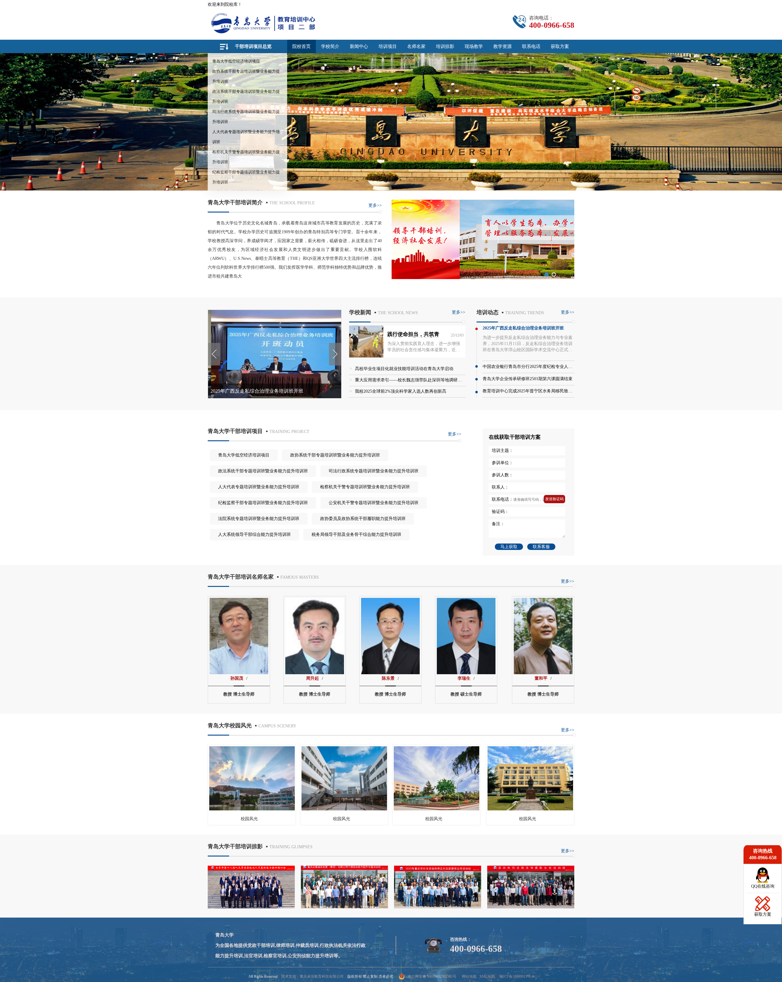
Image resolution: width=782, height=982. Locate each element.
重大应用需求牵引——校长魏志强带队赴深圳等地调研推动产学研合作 (421, 380)
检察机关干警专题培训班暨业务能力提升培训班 (365, 487)
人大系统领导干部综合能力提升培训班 (254, 534)
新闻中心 (359, 46)
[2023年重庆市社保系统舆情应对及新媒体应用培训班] (437, 906)
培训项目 (387, 46)
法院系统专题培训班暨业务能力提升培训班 (258, 518)
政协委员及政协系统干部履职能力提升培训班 (363, 518)
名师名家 (416, 46)
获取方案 (560, 46)
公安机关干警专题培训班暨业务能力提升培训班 (373, 502)
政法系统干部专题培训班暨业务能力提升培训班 (263, 471)
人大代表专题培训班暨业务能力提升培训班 (258, 487)
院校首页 (301, 46)
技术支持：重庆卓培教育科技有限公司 (312, 976)
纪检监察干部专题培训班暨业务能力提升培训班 (263, 502)
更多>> (375, 205)
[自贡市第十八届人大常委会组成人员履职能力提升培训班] (251, 906)
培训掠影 (445, 46)
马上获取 (508, 546)
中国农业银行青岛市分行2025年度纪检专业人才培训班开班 (538, 366)
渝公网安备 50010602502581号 (432, 976)
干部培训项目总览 (253, 46)
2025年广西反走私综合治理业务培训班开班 (256, 391)
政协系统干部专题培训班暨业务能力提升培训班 (335, 455)
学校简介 (330, 46)
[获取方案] (762, 909)
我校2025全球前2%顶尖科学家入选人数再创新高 (400, 391)
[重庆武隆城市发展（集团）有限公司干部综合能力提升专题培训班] (344, 906)
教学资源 (502, 46)
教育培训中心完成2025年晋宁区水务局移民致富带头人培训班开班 (545, 391)
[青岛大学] (483, 277)
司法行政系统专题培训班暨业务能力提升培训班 (373, 471)
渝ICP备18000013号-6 (516, 976)
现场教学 (474, 46)
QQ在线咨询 (762, 886)
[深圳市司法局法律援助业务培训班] (530, 906)
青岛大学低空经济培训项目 (236, 61)
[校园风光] (252, 810)
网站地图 (469, 976)
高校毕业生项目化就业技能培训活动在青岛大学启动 (404, 368)
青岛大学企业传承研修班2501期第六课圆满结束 (527, 378)
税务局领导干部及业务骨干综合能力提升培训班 (356, 534)
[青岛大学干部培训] (279, 23)
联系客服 (541, 546)
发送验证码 (554, 499)
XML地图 (487, 976)
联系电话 (531, 46)
